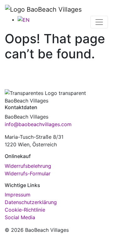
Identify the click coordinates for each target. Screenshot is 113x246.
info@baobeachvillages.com (38, 124)
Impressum (17, 194)
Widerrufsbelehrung (28, 166)
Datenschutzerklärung (31, 202)
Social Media (20, 217)
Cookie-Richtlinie (25, 210)
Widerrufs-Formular (28, 173)
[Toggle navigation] (99, 22)
